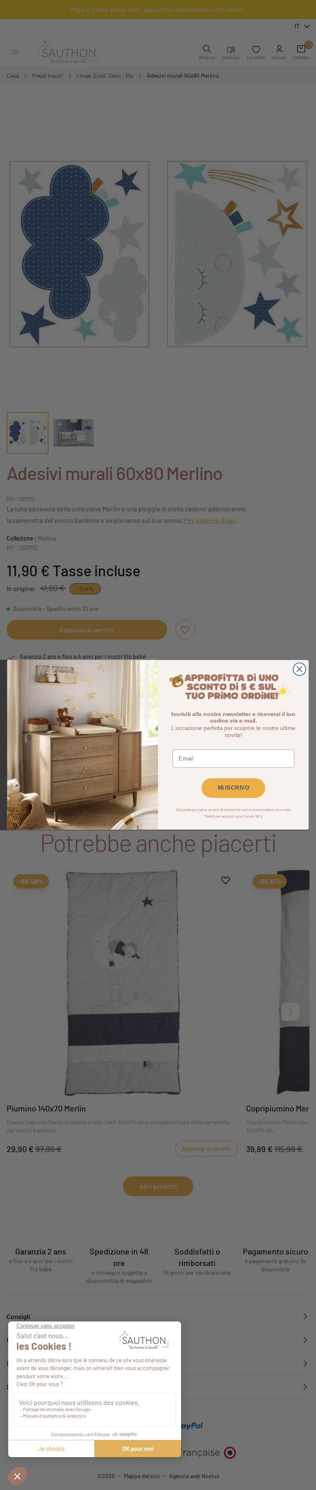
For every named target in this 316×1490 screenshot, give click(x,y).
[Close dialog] (299, 669)
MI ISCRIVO (233, 788)
